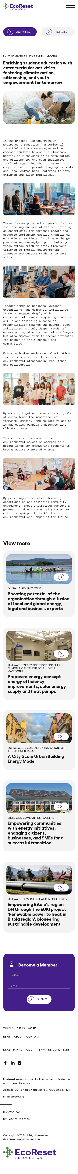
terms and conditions (53, 1049)
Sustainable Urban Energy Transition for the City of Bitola (36, 749)
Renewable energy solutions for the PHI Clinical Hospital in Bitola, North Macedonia (35, 668)
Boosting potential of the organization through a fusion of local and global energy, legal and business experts (38, 601)
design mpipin (12, 1139)
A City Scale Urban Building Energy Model (36, 759)
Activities (23, 32)
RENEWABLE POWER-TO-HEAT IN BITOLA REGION (37, 899)
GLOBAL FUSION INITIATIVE (24, 588)
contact (33, 1036)
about (18, 1036)
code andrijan (31, 1139)
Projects (61, 32)
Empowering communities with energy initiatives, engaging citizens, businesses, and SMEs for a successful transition (35, 833)
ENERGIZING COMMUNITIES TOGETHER (31, 817)
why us (8, 1028)
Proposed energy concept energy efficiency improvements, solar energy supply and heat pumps (37, 684)
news (7, 1036)
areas (21, 1028)
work (32, 1028)
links (6, 1049)
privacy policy (23, 1049)
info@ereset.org (13, 1096)
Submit (42, 999)
